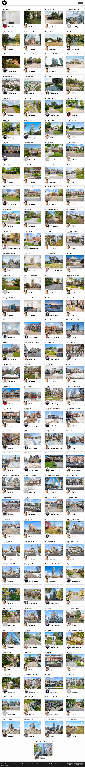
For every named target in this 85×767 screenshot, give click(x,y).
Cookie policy (4, 765)
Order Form (66, 3)
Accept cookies (79, 764)
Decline (69, 764)
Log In (80, 3)
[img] (4, 2)
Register (73, 3)
